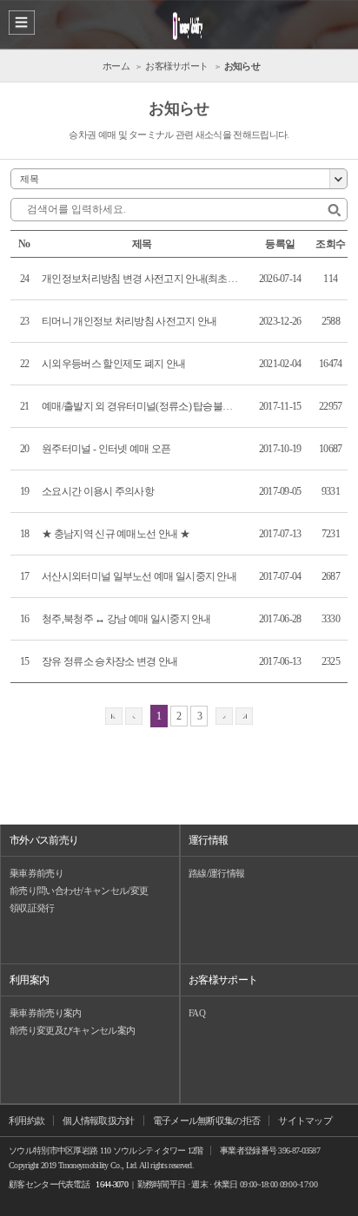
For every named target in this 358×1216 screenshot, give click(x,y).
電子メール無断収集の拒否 (207, 1120)
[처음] (114, 716)
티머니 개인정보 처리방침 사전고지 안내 (129, 321)
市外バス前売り (44, 840)
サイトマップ (305, 1120)
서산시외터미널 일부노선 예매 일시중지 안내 (139, 576)
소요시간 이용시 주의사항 (98, 491)
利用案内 (29, 980)
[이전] (134, 716)
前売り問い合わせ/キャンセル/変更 (79, 890)
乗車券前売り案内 (45, 1013)
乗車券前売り (36, 873)
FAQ (197, 1013)
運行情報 (208, 840)
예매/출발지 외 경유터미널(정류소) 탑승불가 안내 (140, 406)
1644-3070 (112, 1184)
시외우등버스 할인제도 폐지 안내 (113, 364)
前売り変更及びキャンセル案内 (72, 1030)
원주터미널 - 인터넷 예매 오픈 (106, 449)
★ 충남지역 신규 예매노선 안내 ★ (115, 534)
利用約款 (26, 1120)
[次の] (224, 716)
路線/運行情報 (216, 873)
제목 (29, 179)
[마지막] (244, 716)
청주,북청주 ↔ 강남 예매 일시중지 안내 (126, 619)
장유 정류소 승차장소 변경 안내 (109, 661)
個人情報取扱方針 (98, 1120)
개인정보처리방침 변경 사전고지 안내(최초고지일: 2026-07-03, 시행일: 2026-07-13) (140, 279)
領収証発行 (32, 908)
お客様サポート (223, 980)
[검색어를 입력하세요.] (334, 210)
